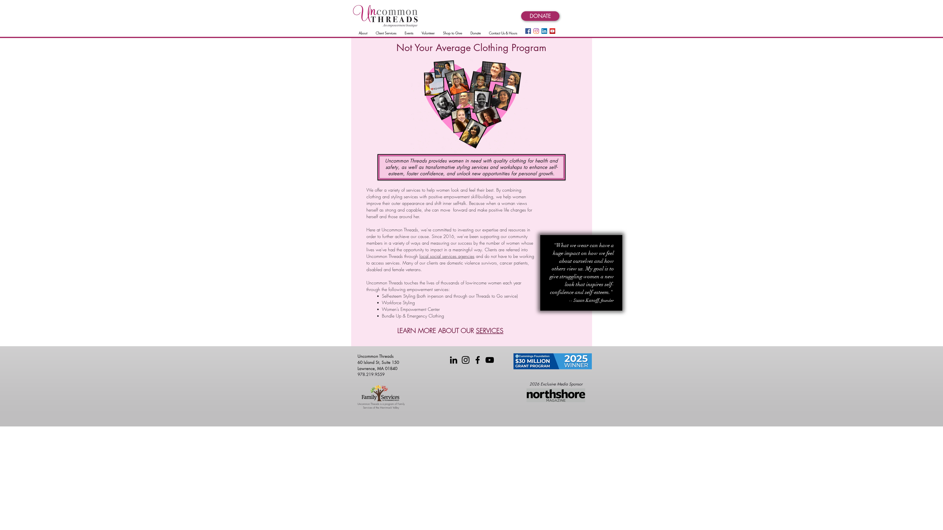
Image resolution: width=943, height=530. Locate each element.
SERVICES (489, 330)
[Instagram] (536, 31)
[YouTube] (552, 31)
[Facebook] (528, 31)
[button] (363, 33)
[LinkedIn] (544, 31)
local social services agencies (446, 256)
